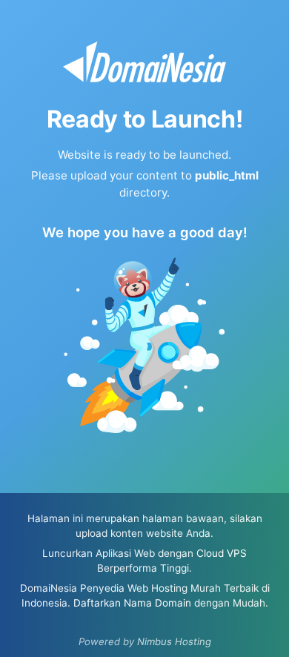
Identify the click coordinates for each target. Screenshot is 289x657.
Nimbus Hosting (174, 641)
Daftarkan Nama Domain (132, 603)
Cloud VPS (221, 553)
